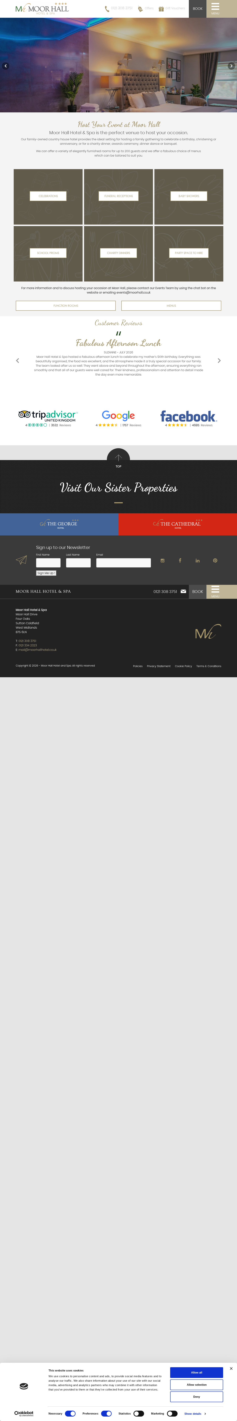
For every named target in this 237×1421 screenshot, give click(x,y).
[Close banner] (231, 1368)
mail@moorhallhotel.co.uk (37, 649)
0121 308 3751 (121, 8)
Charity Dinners (118, 253)
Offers (149, 8)
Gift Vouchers (175, 8)
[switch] (106, 1414)
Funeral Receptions (118, 196)
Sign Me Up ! (46, 573)
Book (198, 9)
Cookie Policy (183, 666)
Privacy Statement (159, 666)
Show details (192, 1413)
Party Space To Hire (189, 253)
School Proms (48, 253)
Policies (138, 666)
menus (171, 305)
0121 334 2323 (28, 645)
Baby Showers (189, 196)
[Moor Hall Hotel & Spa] (42, 8)
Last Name (73, 555)
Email (99, 555)
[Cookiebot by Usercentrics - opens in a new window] (24, 1414)
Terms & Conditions (208, 666)
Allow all (196, 1372)
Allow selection (197, 1384)
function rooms (66, 305)
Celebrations (48, 196)
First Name (43, 555)
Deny (196, 1396)
